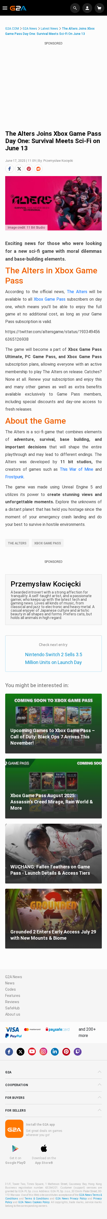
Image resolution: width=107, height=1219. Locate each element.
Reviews (12, 1002)
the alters (17, 543)
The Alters (77, 291)
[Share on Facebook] (9, 168)
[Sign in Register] (87, 8)
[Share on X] (19, 168)
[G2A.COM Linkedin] (55, 1052)
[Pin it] (28, 168)
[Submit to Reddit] (38, 168)
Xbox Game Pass (49, 299)
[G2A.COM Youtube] (32, 1051)
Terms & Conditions (37, 1198)
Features (12, 996)
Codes (10, 989)
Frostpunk (14, 476)
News (10, 983)
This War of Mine (76, 469)
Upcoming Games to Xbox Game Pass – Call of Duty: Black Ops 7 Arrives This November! (52, 737)
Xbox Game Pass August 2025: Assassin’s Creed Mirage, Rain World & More (51, 802)
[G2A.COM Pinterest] (66, 1052)
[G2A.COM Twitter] (20, 1052)
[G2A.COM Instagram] (43, 1051)
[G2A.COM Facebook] (9, 1052)
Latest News (49, 28)
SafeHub (12, 1008)
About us (12, 1014)
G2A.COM (12, 28)
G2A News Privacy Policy (71, 1198)
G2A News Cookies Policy (33, 1202)
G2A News (30, 28)
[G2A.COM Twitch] (78, 1052)
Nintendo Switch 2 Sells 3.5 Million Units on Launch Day (53, 658)
